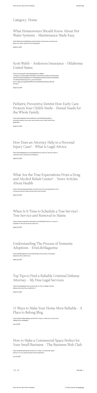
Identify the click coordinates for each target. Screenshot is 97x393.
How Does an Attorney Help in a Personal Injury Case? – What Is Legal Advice (43, 144)
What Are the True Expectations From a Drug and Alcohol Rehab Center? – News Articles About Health (46, 178)
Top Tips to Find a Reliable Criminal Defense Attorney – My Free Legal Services (46, 278)
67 (18, 370)
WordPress (81, 387)
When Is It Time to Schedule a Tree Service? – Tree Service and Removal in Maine (47, 213)
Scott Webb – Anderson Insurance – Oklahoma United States (48, 65)
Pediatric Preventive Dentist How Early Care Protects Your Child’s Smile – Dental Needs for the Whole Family (47, 108)
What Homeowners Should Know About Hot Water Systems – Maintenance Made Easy (46, 33)
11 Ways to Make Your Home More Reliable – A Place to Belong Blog (47, 310)
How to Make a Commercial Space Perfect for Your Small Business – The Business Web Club (47, 342)
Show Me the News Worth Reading (23, 6)
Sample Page (80, 6)
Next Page (80, 370)
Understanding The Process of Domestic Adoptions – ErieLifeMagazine (43, 245)
